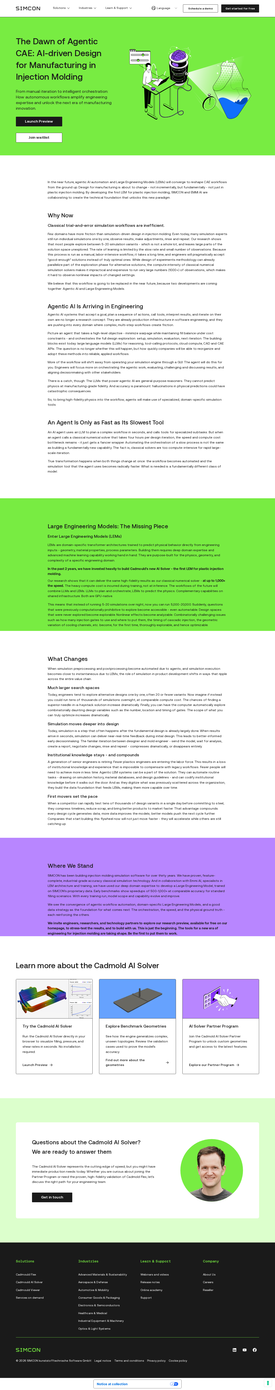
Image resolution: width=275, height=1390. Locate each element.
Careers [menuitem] (208, 1282)
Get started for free (240, 8)
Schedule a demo (200, 8)
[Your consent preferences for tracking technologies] (268, 1383)
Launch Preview (39, 121)
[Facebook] (254, 1350)
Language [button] (163, 8)
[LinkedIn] (234, 1350)
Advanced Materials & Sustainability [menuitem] (102, 1274)
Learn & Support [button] (116, 7)
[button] (68, 8)
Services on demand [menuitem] (30, 1297)
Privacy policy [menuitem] (156, 1360)
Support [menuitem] (146, 1297)
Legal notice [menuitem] (102, 1360)
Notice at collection (112, 1384)
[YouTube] (244, 1350)
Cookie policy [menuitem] (178, 1360)
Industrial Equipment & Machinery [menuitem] (101, 1320)
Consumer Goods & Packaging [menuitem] (99, 1297)
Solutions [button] (59, 7)
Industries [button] (85, 7)
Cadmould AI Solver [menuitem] (29, 1282)
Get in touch (52, 1197)
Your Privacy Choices (150, 1384)
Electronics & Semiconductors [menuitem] (99, 1305)
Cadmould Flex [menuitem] (26, 1274)
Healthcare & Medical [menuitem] (92, 1313)
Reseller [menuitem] (208, 1290)
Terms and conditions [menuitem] (129, 1360)
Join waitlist (39, 137)
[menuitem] (61, 8)
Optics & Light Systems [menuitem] (94, 1328)
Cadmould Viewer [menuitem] (28, 1290)
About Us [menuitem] (209, 1274)
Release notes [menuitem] (150, 1282)
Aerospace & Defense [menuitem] (93, 1282)
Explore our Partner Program (211, 1065)
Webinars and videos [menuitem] (155, 1274)
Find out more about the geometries (125, 1062)
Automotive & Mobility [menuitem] (93, 1290)
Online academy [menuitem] (151, 1290)
